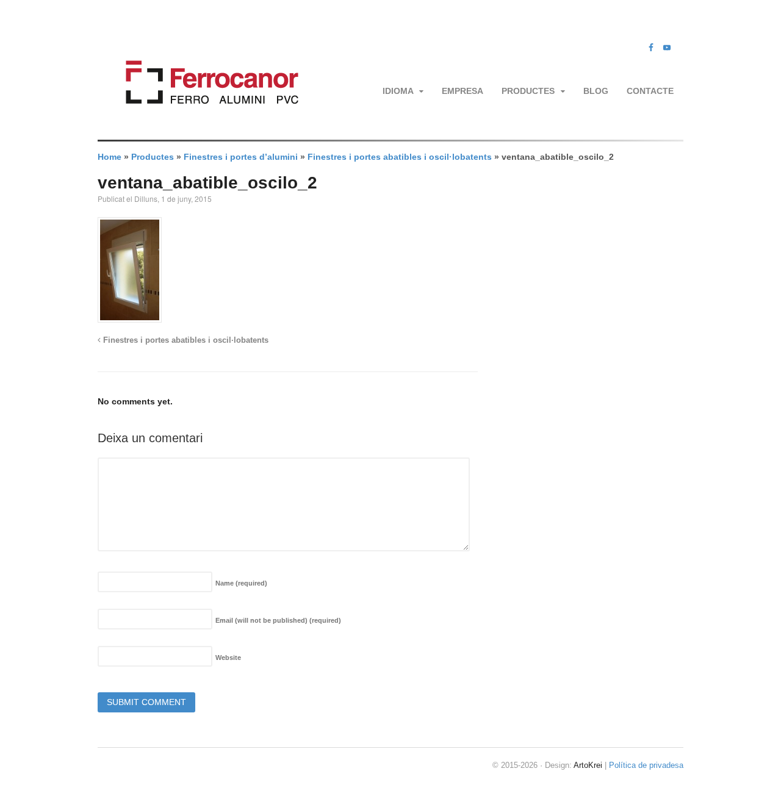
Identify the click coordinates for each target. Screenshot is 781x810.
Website (228, 657)
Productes (528, 91)
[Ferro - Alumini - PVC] (208, 119)
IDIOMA (398, 91)
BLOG (595, 91)
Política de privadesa (646, 765)
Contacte (650, 91)
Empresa (462, 91)
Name (241, 583)
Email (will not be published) (278, 620)
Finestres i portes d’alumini (241, 157)
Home (109, 157)
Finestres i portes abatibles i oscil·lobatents (400, 157)
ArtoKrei (588, 765)
